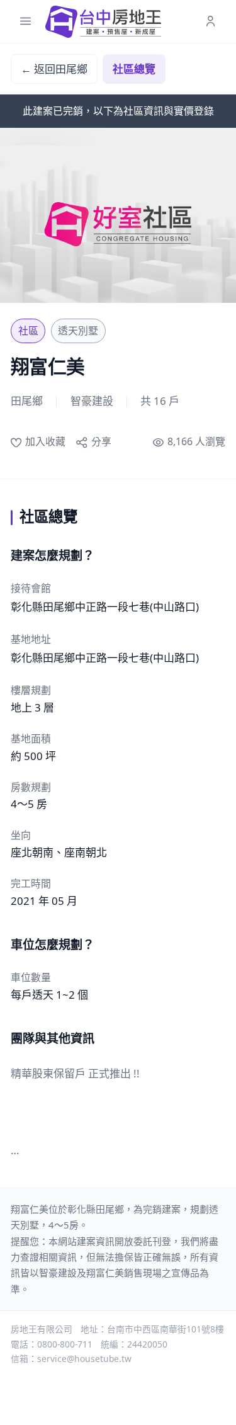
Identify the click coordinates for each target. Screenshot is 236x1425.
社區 (28, 331)
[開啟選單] (25, 22)
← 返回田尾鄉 (54, 69)
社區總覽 (134, 69)
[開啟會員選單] (210, 22)
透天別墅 (78, 331)
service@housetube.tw (84, 1359)
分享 (101, 441)
